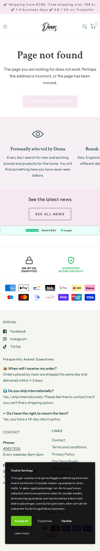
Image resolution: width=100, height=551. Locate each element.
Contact (58, 440)
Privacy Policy (63, 454)
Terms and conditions (69, 447)
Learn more (22, 533)
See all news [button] (49, 214)
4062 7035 (11, 448)
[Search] (85, 26)
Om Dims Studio (65, 461)
